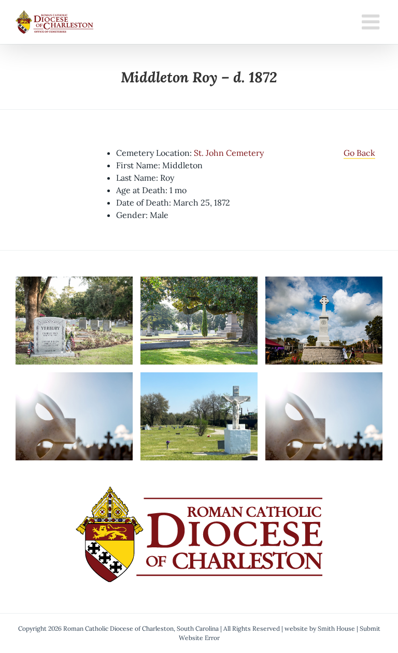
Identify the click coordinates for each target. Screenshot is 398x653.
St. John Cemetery (229, 153)
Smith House (336, 628)
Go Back (359, 153)
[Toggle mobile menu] (372, 21)
